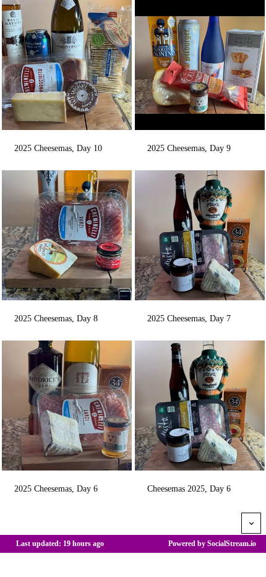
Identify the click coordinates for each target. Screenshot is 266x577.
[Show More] (251, 523)
